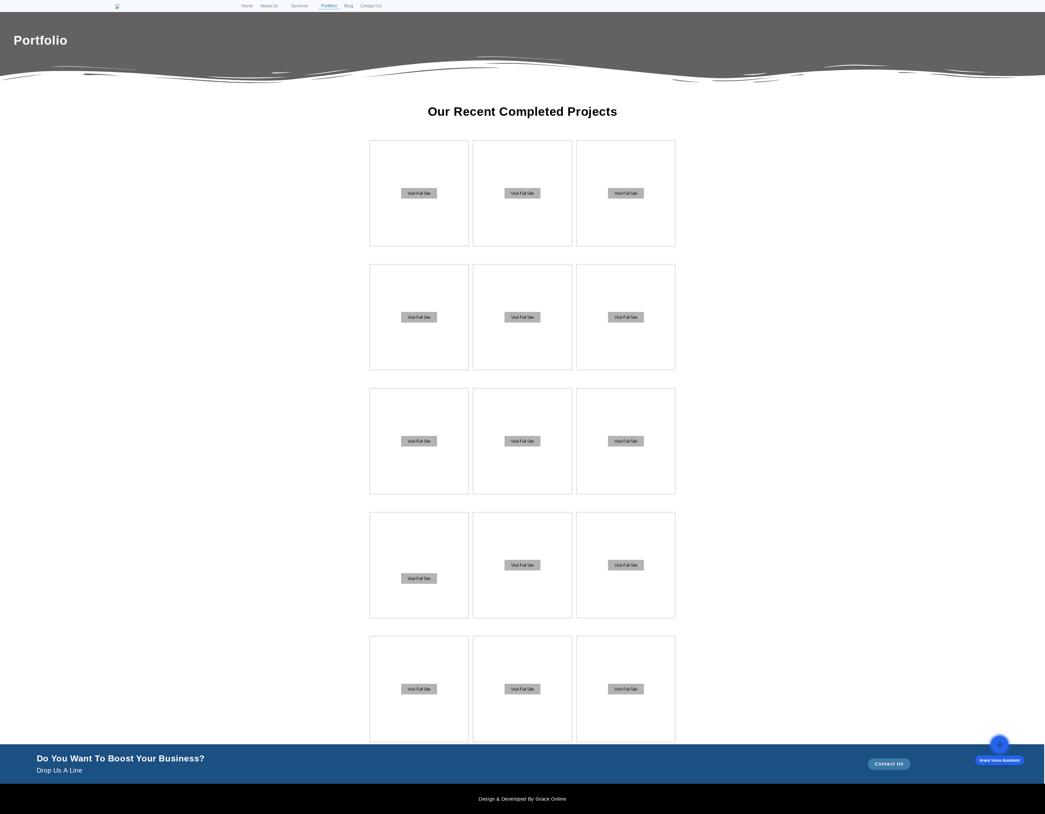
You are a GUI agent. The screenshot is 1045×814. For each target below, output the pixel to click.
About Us (269, 6)
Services (299, 6)
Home (247, 6)
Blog (348, 6)
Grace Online (551, 799)
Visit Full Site (419, 193)
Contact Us (371, 6)
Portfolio (329, 6)
